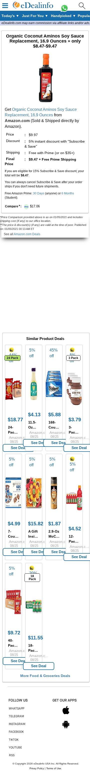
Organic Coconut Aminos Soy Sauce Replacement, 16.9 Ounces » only (45, 41)
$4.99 (14, 523)
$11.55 (35, 637)
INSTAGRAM (17, 724)
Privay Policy (37, 768)
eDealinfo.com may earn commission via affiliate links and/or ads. (46, 23)
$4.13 (34, 414)
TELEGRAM (16, 716)
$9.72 (14, 632)
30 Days (38, 193)
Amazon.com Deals (27, 234)
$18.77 (15, 419)
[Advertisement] (45, 283)
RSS (11, 755)
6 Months (68, 193)
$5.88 (54, 414)
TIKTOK (13, 739)
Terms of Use (53, 768)
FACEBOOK (16, 731)
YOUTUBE (15, 747)
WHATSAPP (16, 708)
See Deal (18, 448)
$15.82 (35, 523)
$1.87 (54, 523)
